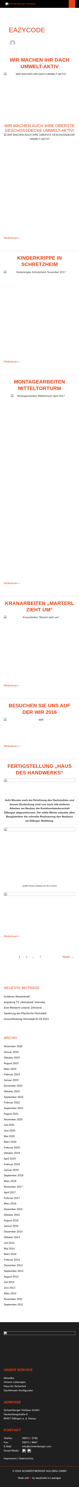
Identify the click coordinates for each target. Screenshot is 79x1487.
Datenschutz (26, 1458)
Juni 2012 (9, 1287)
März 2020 (10, 1142)
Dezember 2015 (13, 1209)
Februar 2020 (12, 1147)
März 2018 (10, 1181)
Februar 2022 (12, 1102)
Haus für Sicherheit (15, 1386)
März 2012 (10, 1293)
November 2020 (13, 1119)
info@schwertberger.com (36, 1446)
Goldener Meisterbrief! (17, 996)
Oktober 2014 (12, 1237)
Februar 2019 (12, 1164)
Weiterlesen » (12, 237)
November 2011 (13, 1299)
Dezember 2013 (13, 1265)
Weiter (68, 956)
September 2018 (13, 1175)
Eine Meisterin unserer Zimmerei (23, 1007)
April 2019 (10, 1158)
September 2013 (13, 1271)
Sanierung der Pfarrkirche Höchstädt (25, 1013)
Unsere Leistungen (15, 1382)
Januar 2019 (11, 1170)
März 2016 (10, 1203)
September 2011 (13, 1304)
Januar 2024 (11, 1052)
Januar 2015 (11, 1226)
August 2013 (11, 1276)
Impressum (10, 1458)
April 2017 (10, 1192)
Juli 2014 (9, 1243)
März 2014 (10, 1254)
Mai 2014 (9, 1248)
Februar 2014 (12, 1259)
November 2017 (13, 1186)
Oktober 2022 (12, 1091)
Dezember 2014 (13, 1231)
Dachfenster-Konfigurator (18, 1390)
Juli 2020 (9, 1125)
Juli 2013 (9, 1282)
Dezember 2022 (13, 1085)
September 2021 (13, 1108)
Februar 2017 (12, 1198)
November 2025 (13, 1046)
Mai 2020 (9, 1136)
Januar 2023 (11, 1080)
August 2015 (11, 1220)
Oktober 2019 (12, 1153)
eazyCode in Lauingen (48, 1478)
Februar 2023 (12, 1074)
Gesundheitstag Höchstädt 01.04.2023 (26, 1019)
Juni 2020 (9, 1130)
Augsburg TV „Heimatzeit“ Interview (24, 1002)
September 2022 (13, 1097)
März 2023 (10, 1069)
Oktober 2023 (12, 1057)
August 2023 (11, 1063)
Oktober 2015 (12, 1214)
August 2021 (11, 1113)
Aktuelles (9, 1378)
